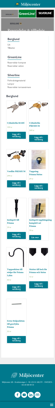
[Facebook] (17, 395)
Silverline (14, 75)
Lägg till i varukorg (16, 135)
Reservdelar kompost (17, 62)
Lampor (11, 84)
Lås (9, 44)
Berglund (13, 39)
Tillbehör (11, 48)
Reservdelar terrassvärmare (19, 87)
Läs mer (35, 237)
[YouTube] (24, 395)
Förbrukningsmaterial (16, 80)
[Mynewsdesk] (37, 395)
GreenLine (14, 57)
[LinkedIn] (31, 395)
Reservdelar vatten (16, 66)
